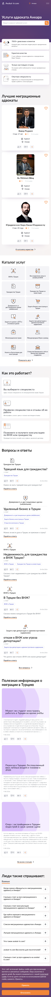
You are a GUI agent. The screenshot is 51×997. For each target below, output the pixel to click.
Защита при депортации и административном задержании (23, 647)
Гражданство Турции (11, 475)
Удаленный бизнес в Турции (22, 509)
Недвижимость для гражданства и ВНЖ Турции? (25, 556)
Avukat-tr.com (12, 3)
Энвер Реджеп (25, 131)
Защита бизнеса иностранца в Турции (16, 519)
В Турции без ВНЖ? (17, 597)
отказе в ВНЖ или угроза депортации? (20, 639)
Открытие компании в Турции (14, 523)
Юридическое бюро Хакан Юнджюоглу (25, 225)
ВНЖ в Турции (9, 564)
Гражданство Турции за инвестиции (29, 564)
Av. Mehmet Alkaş (25, 178)
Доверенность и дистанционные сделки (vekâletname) (22, 515)
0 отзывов (34, 134)
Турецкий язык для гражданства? (25, 469)
